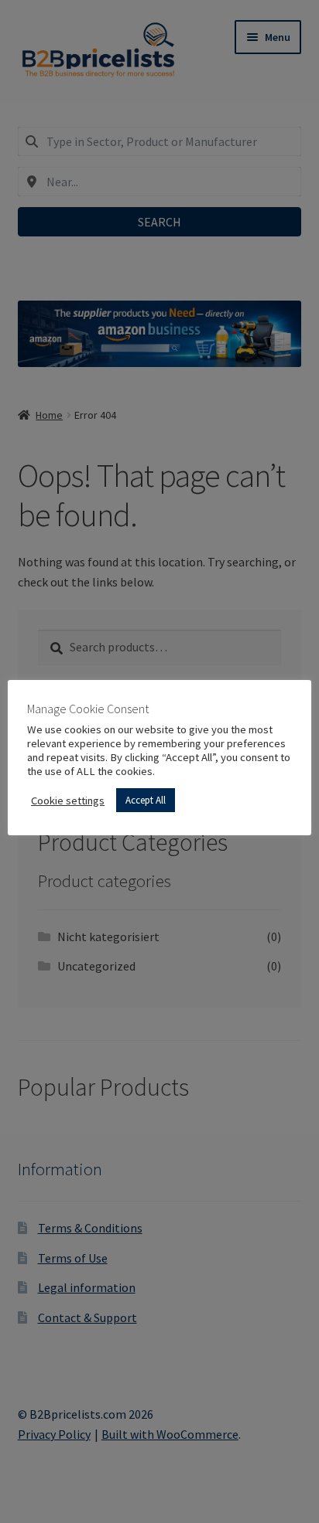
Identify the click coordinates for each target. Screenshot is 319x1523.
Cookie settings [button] (68, 800)
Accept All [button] (145, 800)
